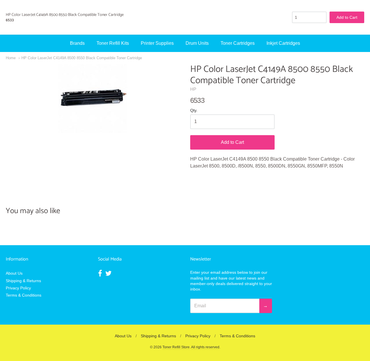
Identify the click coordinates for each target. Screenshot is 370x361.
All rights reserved (205, 347)
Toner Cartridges (238, 43)
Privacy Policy (18, 288)
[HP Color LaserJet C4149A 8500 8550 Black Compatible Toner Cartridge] (92, 98)
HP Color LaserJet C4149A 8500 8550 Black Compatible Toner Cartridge (81, 58)
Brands (77, 43)
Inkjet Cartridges (283, 43)
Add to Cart (232, 142)
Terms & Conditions (23, 295)
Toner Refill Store (176, 347)
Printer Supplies (157, 43)
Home (11, 58)
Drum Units (197, 43)
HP (193, 89)
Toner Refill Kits (113, 43)
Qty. (193, 110)
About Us (14, 273)
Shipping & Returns (23, 280)
